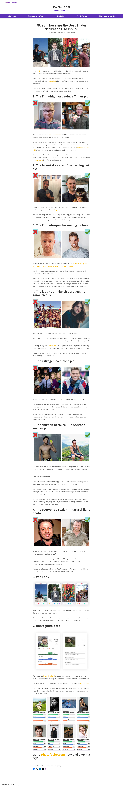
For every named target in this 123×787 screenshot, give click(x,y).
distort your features (54, 135)
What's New (12, 16)
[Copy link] (46, 768)
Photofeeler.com (53, 754)
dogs (55, 210)
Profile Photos (82, 16)
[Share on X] (36, 768)
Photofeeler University (107, 16)
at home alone (38, 160)
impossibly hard (49, 676)
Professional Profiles (35, 16)
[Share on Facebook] (34, 768)
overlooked (52, 81)
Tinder (38, 71)
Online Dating (59, 16)
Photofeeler (84, 683)
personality (52, 346)
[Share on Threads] (43, 768)
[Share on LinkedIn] (39, 768)
